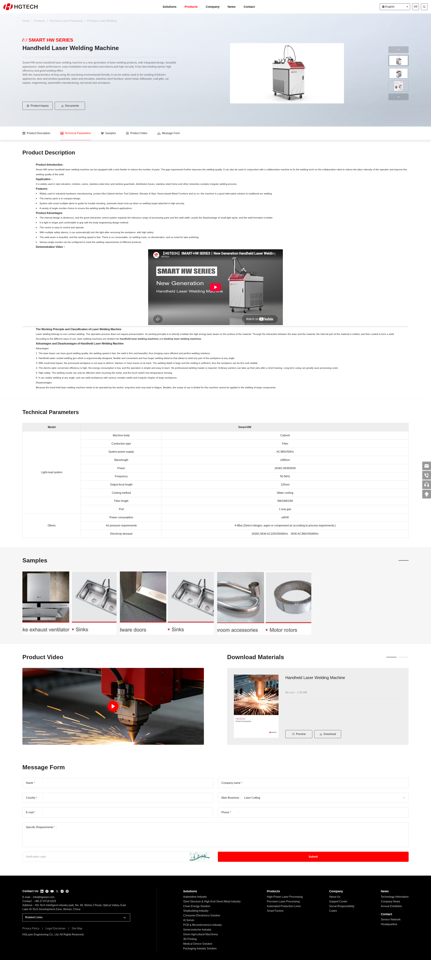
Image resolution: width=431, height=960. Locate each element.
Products (191, 6)
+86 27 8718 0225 (45, 901)
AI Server (188, 920)
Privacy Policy (30, 928)
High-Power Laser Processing (285, 896)
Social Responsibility (341, 906)
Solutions (169, 6)
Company (213, 6)
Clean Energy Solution (196, 906)
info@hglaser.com (43, 897)
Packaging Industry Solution (200, 948)
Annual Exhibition (391, 906)
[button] (398, 49)
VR (416, 6)
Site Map (77, 928)
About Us (334, 896)
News (232, 6)
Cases (333, 910)
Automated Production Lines (284, 906)
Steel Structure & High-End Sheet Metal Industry (212, 901)
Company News (390, 901)
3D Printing (190, 939)
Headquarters (389, 924)
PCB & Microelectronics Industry (202, 924)
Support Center (338, 901)
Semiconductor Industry (197, 929)
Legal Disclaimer (55, 928)
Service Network (391, 919)
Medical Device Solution (197, 943)
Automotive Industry (195, 896)
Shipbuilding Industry (195, 910)
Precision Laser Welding (102, 20)
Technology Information (395, 896)
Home (26, 20)
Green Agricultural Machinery (200, 934)
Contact (249, 6)
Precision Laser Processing (66, 20)
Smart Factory (275, 910)
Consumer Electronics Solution (201, 915)
